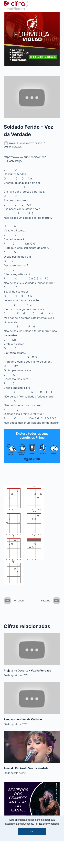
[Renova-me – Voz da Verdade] (32, 698)
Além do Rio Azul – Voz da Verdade (26, 768)
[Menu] (58, 5)
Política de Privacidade (46, 823)
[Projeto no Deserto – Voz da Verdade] (32, 649)
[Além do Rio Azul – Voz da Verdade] (32, 747)
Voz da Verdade (12, 147)
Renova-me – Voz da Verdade (23, 719)
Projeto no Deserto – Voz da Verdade (27, 670)
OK (32, 831)
